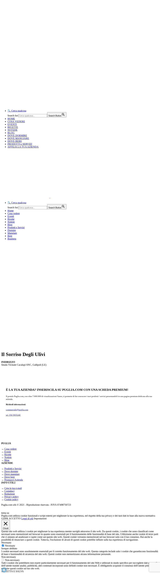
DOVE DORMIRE (17, 135)
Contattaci (9, 491)
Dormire (12, 230)
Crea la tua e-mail (13, 488)
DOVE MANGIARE (18, 138)
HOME (11, 118)
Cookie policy (11, 499)
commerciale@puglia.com (17, 410)
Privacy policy (11, 496)
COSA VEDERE (16, 121)
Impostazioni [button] (40, 518)
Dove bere (9, 477)
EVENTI (12, 124)
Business (12, 238)
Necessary (10, 545)
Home (11, 210)
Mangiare (12, 233)
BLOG (11, 132)
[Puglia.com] (57, 197)
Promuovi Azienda (13, 479)
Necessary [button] (6, 542)
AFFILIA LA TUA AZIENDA (23, 146)
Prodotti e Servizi (16, 227)
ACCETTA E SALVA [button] (12, 571)
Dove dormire (11, 471)
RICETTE (13, 127)
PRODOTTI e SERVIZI (20, 144)
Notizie (11, 222)
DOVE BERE (15, 141)
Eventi (11, 216)
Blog (10, 224)
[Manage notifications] (4, 569)
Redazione (9, 494)
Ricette (11, 219)
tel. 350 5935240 (13, 415)
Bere (10, 236)
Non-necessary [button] (8, 557)
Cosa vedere (14, 213)
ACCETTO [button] (15, 518)
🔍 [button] (17, 110)
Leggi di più (27, 518)
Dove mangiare (12, 474)
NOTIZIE (13, 130)
